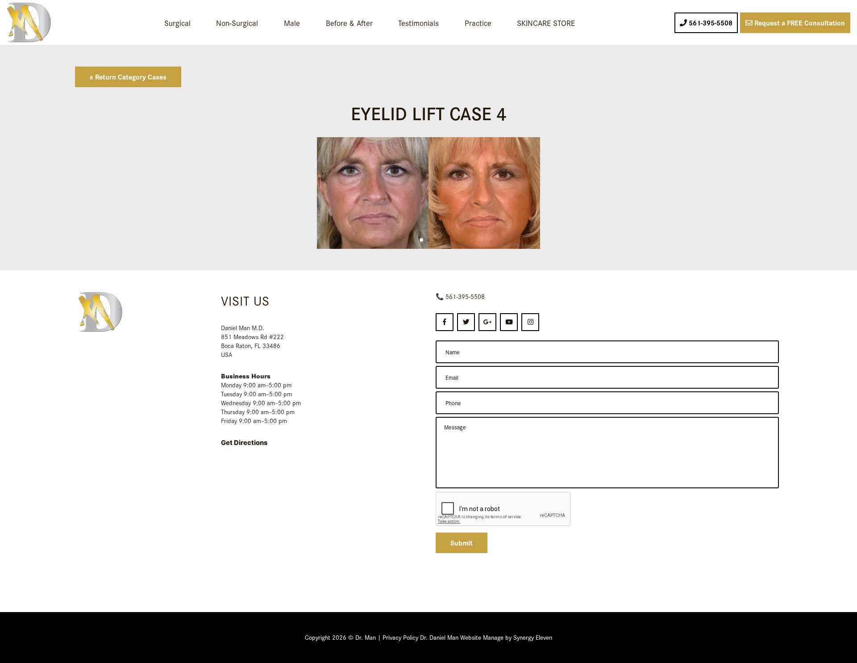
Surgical (177, 23)
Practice (478, 23)
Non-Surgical (237, 23)
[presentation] (503, 509)
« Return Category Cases (128, 76)
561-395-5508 (465, 296)
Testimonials (418, 23)
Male (292, 23)
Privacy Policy (400, 637)
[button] (421, 240)
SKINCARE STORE (546, 23)
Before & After (349, 23)
